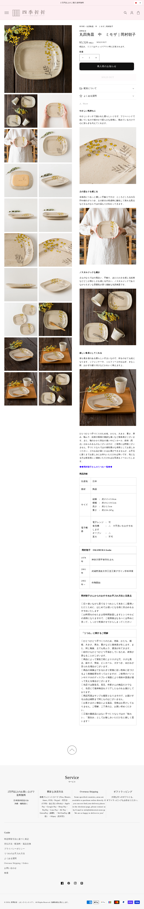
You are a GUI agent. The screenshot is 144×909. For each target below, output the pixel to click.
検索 (6, 873)
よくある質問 (10, 858)
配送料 (90, 47)
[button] (6, 12)
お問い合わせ (10, 868)
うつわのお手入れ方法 (14, 853)
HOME (82, 26)
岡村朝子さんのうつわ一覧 (96, 467)
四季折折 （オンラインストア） (22, 902)
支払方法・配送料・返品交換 (17, 844)
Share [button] (85, 103)
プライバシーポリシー (14, 849)
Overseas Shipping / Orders (16, 863)
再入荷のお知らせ (106, 66)
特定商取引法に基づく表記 (16, 839)
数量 (81, 52)
